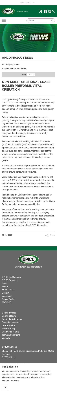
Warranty (6, 338)
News (4, 283)
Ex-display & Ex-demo (12, 319)
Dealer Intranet (9, 313)
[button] (52, 20)
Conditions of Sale (10, 332)
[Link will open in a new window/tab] (41, 11)
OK (5, 387)
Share (52, 235)
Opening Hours (9, 316)
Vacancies (7, 296)
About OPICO (8, 289)
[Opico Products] (14, 11)
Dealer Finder (8, 299)
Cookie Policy (8, 325)
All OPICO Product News (14, 68)
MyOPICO (6, 302)
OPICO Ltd (25, 2)
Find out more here (10, 380)
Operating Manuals (10, 322)
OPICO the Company (11, 277)
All (30, 74)
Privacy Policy (8, 328)
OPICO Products (9, 280)
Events (5, 286)
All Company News (10, 64)
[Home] (28, 261)
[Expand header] (4, 20)
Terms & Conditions (11, 335)
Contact (5, 293)
